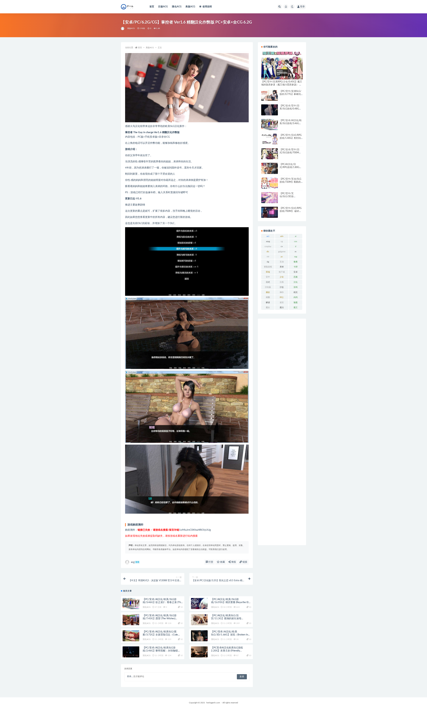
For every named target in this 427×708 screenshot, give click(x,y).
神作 (282, 292)
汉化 (296, 282)
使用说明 (207, 7)
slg (268, 262)
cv (282, 246)
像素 (296, 262)
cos (295, 241)
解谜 (268, 302)
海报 (233, 562)
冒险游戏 (268, 267)
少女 (282, 277)
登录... (130, 676)
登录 (302, 7)
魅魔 (296, 302)
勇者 (282, 267)
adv (281, 236)
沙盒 (282, 287)
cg (282, 241)
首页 (151, 7)
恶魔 (296, 277)
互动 (282, 262)
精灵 (296, 292)
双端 (268, 272)
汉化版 (268, 287)
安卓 (296, 272)
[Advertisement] (282, 432)
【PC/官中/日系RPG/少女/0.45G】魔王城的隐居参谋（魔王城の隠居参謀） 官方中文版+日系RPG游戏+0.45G (281, 85)
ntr (268, 257)
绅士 (282, 297)
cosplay (268, 246)
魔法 (282, 307)
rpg (295, 257)
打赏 (210, 562)
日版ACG (163, 7)
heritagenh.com (213, 703)
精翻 (268, 297)
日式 (268, 282)
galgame (281, 252)
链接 (244, 562)
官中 (268, 277)
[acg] (123, 28)
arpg (268, 241)
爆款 (268, 292)
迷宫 (282, 302)
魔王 (296, 307)
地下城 (282, 272)
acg (135, 562)
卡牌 (296, 267)
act (268, 236)
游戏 (296, 287)
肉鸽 (296, 297)
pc (282, 257)
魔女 (268, 307)
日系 (282, 282)
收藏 (222, 562)
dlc (268, 252)
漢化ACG (176, 7)
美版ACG (190, 7)
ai (295, 236)
